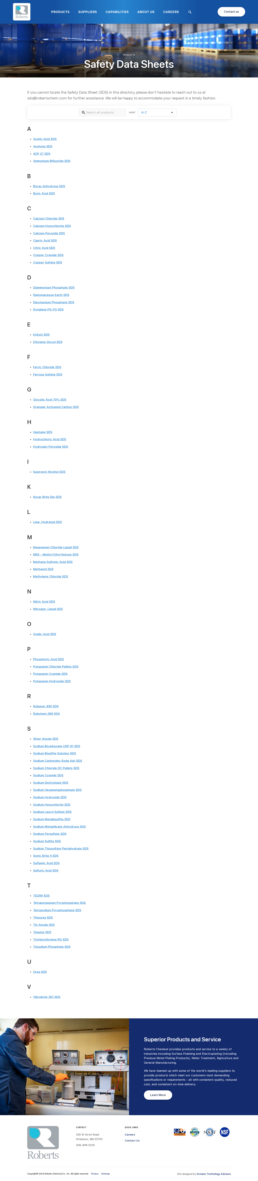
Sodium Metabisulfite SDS (51, 819)
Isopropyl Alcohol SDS (49, 472)
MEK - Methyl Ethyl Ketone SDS (55, 554)
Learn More (158, 1095)
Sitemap (105, 1173)
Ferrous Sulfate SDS (47, 374)
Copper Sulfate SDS (47, 262)
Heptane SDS (42, 432)
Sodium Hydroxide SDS (50, 797)
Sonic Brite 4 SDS (46, 855)
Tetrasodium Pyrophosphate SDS (57, 910)
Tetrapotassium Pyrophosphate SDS (59, 903)
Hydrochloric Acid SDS (49, 439)
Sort (132, 112)
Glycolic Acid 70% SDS (49, 399)
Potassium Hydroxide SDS (52, 681)
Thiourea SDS (43, 917)
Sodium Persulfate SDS (50, 834)
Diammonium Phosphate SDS (54, 287)
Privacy (95, 1173)
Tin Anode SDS (44, 924)
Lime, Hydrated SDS (47, 522)
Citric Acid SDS (44, 248)
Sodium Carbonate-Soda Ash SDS (57, 760)
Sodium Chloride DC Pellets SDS (56, 768)
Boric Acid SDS (44, 193)
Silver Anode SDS (45, 738)
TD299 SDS (41, 895)
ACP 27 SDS (41, 153)
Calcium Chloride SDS (48, 218)
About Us (145, 12)
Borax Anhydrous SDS (49, 186)
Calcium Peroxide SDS (49, 233)
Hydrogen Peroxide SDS (50, 446)
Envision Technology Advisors (214, 1174)
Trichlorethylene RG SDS (51, 939)
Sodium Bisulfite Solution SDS (54, 753)
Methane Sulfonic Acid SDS (53, 562)
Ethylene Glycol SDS (47, 342)
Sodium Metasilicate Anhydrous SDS (59, 826)
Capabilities (117, 12)
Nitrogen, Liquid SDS (48, 609)
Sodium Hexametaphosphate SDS (57, 790)
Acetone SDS (42, 146)
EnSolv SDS (41, 334)
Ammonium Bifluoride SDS (51, 161)
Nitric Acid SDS (44, 601)
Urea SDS (40, 972)
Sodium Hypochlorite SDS (51, 804)
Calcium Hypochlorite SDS (52, 226)
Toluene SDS (42, 932)
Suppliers (87, 12)
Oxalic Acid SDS (44, 634)
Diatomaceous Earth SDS (51, 295)
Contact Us (132, 1140)
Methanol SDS (43, 569)
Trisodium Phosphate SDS (52, 946)
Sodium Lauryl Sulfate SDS (52, 812)
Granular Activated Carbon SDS (56, 407)
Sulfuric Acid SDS (45, 870)
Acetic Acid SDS (45, 139)
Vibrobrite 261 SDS (46, 997)
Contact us (231, 11)
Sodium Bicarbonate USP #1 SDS (56, 746)
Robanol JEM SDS (46, 706)
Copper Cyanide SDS (48, 255)
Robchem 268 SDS (46, 713)
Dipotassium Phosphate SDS (53, 302)
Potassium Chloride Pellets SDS (55, 666)
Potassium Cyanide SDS (50, 674)
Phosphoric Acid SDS (48, 659)
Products (60, 12)
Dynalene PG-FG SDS (48, 309)
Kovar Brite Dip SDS (47, 497)
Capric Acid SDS (45, 240)
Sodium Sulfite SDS (47, 841)
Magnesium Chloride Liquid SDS (56, 547)
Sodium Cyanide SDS (48, 775)
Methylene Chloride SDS (50, 576)
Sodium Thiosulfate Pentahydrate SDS (61, 848)
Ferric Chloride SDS (47, 367)
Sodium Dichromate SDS (50, 782)
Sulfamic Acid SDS (46, 863)
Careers (171, 12)
